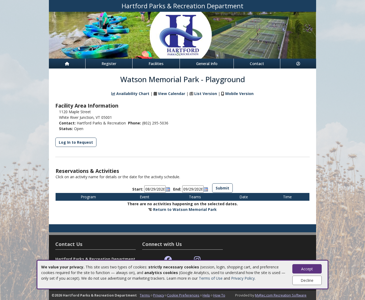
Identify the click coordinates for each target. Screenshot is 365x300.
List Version (205, 93)
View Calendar (171, 93)
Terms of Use (211, 278)
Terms (145, 295)
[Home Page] (67, 64)
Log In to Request (76, 142)
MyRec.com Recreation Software (280, 295)
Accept (307, 268)
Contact (257, 63)
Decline (307, 280)
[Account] (298, 64)
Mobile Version (239, 93)
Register (109, 63)
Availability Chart (132, 93)
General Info (207, 63)
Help (206, 295)
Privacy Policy (243, 278)
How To (219, 295)
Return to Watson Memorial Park (185, 209)
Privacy (158, 295)
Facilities (156, 63)
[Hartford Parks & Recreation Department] (182, 34)
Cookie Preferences (183, 295)
